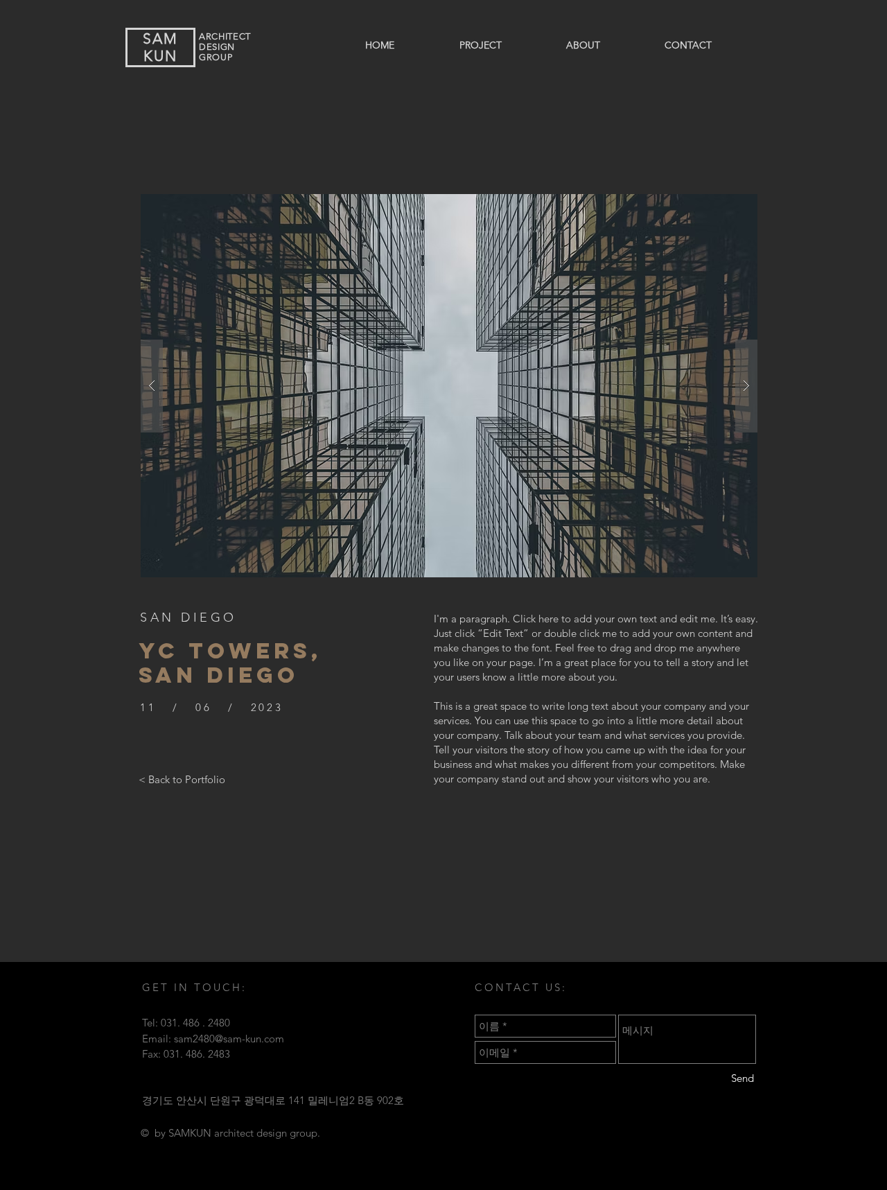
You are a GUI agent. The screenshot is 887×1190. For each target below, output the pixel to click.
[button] (449, 385)
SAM (160, 38)
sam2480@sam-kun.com (229, 1038)
